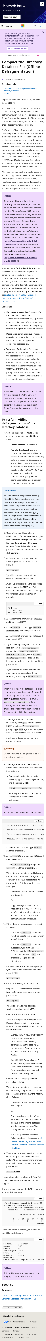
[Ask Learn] (38, 55)
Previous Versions (22, 1327)
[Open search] (35, 26)
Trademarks (6, 1337)
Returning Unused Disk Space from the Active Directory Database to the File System (19, 55)
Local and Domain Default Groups (19, 295)
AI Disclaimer (7, 1327)
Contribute (6, 1331)
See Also (7, 94)
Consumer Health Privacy (12, 1334)
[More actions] (42, 55)
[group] (23, 833)
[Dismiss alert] (42, 4)
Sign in (41, 26)
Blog (34, 1327)
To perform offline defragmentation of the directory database (20, 89)
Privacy (16, 1331)
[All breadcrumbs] (4, 55)
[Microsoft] (23, 25)
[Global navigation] (2, 26)
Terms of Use (31, 1334)
